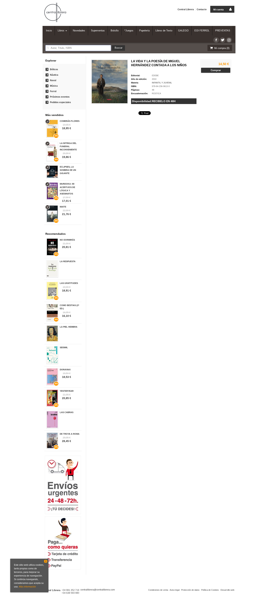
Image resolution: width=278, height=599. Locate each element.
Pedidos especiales (60, 102)
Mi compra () (221, 48)
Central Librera (186, 9)
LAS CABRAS (66, 412)
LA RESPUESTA (67, 261)
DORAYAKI (65, 369)
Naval (53, 80)
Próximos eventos (60, 97)
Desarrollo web (227, 590)
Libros (61, 30)
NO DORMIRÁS (67, 240)
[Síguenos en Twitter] (222, 40)
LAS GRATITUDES (69, 283)
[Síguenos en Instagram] (229, 40)
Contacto (202, 9)
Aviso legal (174, 590)
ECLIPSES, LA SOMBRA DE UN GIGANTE (68, 170)
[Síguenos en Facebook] (216, 40)
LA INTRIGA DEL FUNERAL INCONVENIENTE (68, 146)
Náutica (54, 75)
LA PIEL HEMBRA (68, 327)
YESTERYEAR (67, 391)
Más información (27, 586)
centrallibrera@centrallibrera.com (97, 589)
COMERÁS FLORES (69, 121)
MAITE (63, 207)
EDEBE (155, 75)
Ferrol (53, 91)
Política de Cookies (210, 590)
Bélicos (54, 69)
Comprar (216, 70)
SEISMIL (64, 347)
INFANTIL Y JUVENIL (162, 83)
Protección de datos (190, 590)
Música (54, 86)
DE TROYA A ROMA (69, 434)
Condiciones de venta (158, 590)
